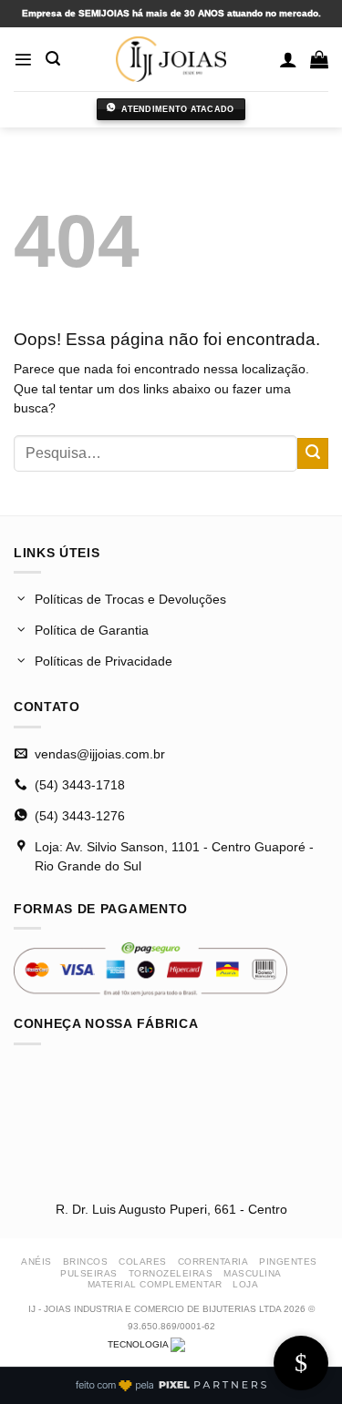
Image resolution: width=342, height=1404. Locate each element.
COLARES (143, 1261)
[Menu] (23, 59)
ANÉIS (36, 1261)
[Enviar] (312, 453)
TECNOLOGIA (139, 1344)
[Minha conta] (288, 59)
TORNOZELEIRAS (171, 1273)
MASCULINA (252, 1273)
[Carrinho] (319, 59)
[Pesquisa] (53, 58)
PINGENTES (288, 1261)
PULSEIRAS (89, 1273)
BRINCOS (86, 1261)
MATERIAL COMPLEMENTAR (155, 1284)
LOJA (245, 1284)
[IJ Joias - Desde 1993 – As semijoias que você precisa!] (171, 59)
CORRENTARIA (213, 1261)
